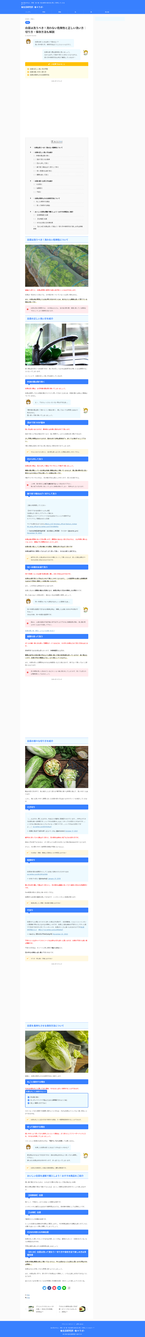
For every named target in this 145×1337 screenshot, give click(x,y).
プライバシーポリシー (68, 1324)
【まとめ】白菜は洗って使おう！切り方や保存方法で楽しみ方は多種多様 (58, 227)
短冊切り (38, 188)
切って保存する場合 (41, 205)
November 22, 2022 (60, 934)
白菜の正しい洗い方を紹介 (43, 152)
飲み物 (107, 12)
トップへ (28, 12)
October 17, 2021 (71, 831)
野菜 (44, 12)
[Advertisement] (56, 96)
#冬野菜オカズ (32, 930)
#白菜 (82, 927)
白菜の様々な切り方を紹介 (43, 181)
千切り (37, 192)
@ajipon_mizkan (71, 524)
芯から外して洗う (41, 163)
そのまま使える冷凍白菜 (43, 223)
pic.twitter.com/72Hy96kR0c (48, 526)
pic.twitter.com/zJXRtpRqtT (53, 930)
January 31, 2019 (54, 879)
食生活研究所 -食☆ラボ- (32, 7)
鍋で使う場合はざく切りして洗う (46, 167)
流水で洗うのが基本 (41, 159)
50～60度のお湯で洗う (42, 171)
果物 (59, 12)
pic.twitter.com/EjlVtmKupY (42, 827)
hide (60, 141)
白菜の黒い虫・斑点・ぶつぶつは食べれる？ (40, 631)
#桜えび (41, 930)
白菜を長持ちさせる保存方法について (46, 198)
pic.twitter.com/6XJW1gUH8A (37, 874)
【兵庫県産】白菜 (40, 215)
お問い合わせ (79, 1324)
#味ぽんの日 (49, 524)
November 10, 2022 (34, 533)
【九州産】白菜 (40, 219)
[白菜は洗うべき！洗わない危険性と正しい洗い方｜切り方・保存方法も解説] (59, 1288)
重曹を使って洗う (41, 175)
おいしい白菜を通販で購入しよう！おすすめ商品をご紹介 (53, 212)
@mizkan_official (59, 524)
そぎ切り (37, 184)
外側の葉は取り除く (41, 156)
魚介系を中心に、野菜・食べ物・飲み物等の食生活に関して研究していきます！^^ (72, 1328)
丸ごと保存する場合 (41, 201)
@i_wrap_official (32, 526)
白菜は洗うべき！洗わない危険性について (48, 147)
